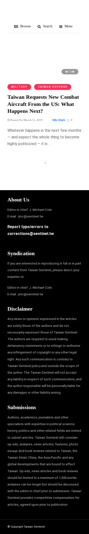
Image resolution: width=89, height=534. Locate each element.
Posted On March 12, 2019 (26, 119)
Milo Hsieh (58, 120)
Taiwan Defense (52, 86)
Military (19, 86)
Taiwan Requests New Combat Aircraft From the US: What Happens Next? (43, 104)
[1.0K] (44, 76)
